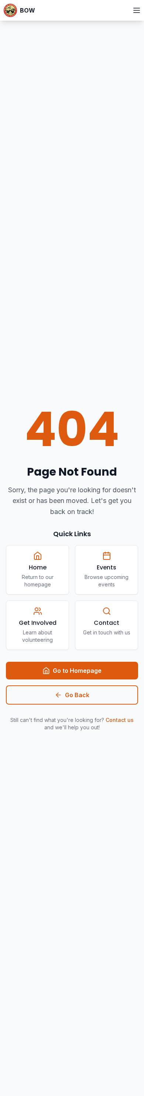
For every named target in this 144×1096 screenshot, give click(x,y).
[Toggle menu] (136, 10)
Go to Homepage (77, 670)
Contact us (120, 720)
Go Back (77, 695)
